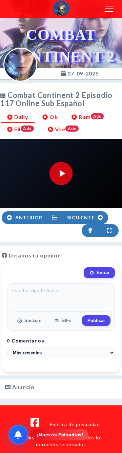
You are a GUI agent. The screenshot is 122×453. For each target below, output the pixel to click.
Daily (20, 117)
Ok (53, 117)
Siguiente (81, 217)
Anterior (28, 217)
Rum (89, 117)
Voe (65, 129)
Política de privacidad (74, 424)
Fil (22, 129)
